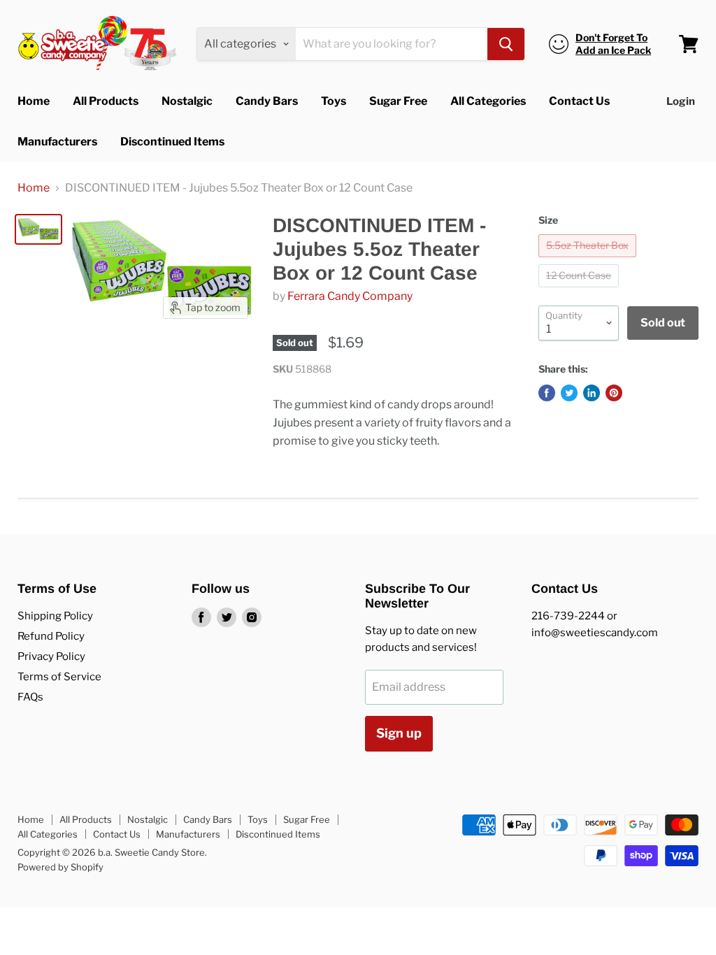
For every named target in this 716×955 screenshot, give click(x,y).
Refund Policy (51, 636)
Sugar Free (398, 101)
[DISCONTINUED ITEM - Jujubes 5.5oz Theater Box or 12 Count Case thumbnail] (38, 229)
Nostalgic (187, 101)
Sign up (399, 733)
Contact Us (579, 101)
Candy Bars (267, 101)
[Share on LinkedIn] (591, 393)
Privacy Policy (51, 656)
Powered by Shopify (60, 867)
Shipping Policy (55, 616)
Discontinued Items (172, 141)
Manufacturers (57, 141)
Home (33, 101)
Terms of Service (59, 676)
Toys (333, 101)
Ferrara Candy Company (350, 296)
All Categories (488, 101)
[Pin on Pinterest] (614, 393)
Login (680, 101)
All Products (105, 101)
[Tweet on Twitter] (569, 393)
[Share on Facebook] (546, 393)
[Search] (505, 44)
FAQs (30, 697)
